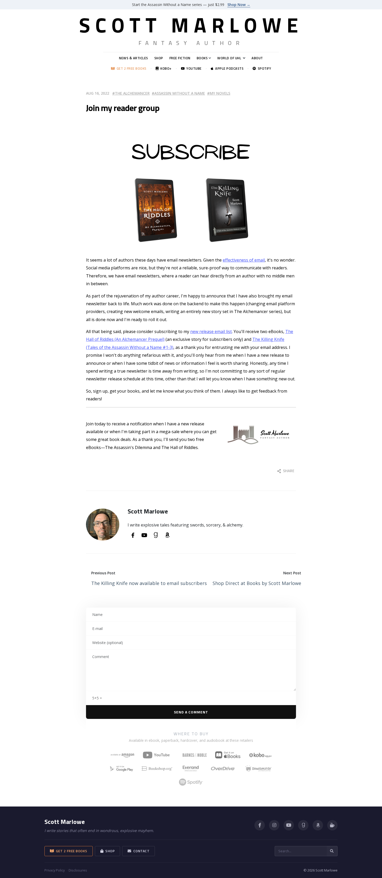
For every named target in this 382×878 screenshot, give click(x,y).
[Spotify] (191, 782)
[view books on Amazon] (167, 535)
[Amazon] (318, 825)
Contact (140, 851)
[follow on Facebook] (133, 535)
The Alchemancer (132, 93)
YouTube (193, 68)
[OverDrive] (223, 768)
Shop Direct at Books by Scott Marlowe (257, 583)
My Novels (220, 93)
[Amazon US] (122, 755)
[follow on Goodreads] (155, 535)
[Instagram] (274, 825)
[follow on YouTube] (144, 535)
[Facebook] (259, 825)
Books (202, 58)
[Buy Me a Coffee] (332, 825)
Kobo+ (165, 68)
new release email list (211, 331)
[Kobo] (260, 755)
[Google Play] (121, 768)
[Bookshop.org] (157, 768)
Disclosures (78, 870)
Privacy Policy (54, 870)
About (257, 58)
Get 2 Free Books (131, 68)
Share (288, 470)
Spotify (263, 68)
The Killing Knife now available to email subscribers (149, 583)
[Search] (332, 851)
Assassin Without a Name (179, 93)
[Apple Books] (227, 755)
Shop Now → (238, 4)
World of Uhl (229, 58)
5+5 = (97, 697)
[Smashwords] (258, 768)
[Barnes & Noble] (194, 755)
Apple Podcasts (228, 68)
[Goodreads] (303, 825)
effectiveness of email (244, 260)
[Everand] (191, 768)
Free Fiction (179, 58)
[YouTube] (158, 755)
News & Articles (133, 58)
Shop (158, 58)
